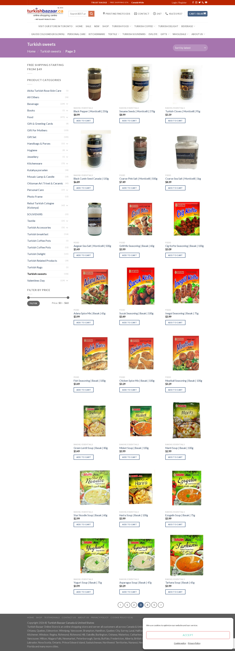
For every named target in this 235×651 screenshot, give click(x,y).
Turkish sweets (50, 51)
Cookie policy (180, 643)
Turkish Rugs (34, 267)
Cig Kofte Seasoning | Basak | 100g (184, 245)
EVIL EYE (153, 34)
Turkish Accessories (39, 227)
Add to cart (83, 120)
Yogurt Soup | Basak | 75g (88, 582)
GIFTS (164, 34)
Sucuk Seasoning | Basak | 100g (136, 313)
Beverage (33, 103)
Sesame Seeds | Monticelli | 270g (137, 111)
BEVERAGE (187, 26)
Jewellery (32, 156)
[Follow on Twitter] (200, 2)
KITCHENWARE (97, 34)
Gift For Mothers (37, 130)
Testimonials (52, 617)
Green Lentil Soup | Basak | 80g (91, 448)
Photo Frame (34, 196)
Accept (188, 635)
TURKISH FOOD (120, 26)
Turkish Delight (36, 253)
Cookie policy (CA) (122, 617)
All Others (33, 97)
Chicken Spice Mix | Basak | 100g (136, 380)
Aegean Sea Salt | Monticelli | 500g (92, 245)
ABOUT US (197, 34)
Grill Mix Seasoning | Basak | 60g (136, 245)
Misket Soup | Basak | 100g (134, 448)
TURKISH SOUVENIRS (134, 34)
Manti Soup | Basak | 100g (179, 448)
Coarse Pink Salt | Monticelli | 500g (138, 178)
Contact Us (69, 617)
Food (30, 117)
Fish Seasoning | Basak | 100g (90, 380)
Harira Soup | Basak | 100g (133, 515)
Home (31, 51)
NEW (96, 26)
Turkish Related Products (42, 260)
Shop (39, 617)
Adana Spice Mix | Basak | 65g (89, 313)
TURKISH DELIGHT (168, 26)
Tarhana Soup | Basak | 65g (180, 582)
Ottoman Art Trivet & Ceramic (45, 183)
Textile (31, 220)
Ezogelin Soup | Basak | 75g (180, 515)
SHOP (105, 26)
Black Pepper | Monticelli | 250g (91, 111)
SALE (88, 26)
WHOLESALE (179, 34)
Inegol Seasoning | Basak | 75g (182, 313)
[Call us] (203, 2)
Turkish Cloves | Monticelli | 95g (182, 111)
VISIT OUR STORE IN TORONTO (55, 26)
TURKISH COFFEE (143, 26)
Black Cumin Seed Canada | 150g (91, 178)
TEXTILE (112, 34)
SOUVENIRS (34, 214)
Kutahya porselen (37, 170)
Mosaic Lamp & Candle (40, 176)
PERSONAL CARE (76, 34)
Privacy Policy (194, 643)
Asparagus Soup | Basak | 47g (135, 582)
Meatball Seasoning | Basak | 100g (183, 380)
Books (31, 110)
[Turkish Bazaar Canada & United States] (45, 13)
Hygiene (32, 150)
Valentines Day (36, 280)
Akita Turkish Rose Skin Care (44, 90)
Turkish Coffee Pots (39, 240)
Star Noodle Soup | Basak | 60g (90, 515)
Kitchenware (34, 163)
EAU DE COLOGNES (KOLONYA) (47, 34)
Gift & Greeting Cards (40, 123)
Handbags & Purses (38, 143)
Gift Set (31, 137)
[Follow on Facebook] (193, 2)
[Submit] (91, 14)
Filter (33, 303)
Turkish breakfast (37, 234)
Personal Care (35, 189)
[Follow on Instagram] (196, 2)
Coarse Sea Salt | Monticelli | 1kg (183, 178)
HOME (79, 26)
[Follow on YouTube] (206, 2)
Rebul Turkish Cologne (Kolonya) (40, 205)
